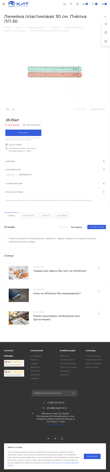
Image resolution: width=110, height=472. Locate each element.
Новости (34, 360)
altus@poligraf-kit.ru (57, 408)
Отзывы (11, 216)
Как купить (28, 216)
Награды (35, 378)
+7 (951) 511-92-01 (55, 403)
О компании (36, 356)
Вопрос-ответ (92, 367)
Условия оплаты (67, 360)
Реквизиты (65, 371)
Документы (36, 375)
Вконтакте (48, 438)
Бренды (8, 356)
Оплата (45, 216)
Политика (64, 375)
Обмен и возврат (93, 363)
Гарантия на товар (68, 367)
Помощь (91, 350)
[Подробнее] (98, 268)
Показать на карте (55, 424)
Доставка (62, 216)
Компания (37, 350)
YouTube (62, 438)
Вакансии (35, 367)
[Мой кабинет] (77, 4)
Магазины (64, 356)
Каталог (9, 350)
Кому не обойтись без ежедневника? (57, 293)
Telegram (55, 438)
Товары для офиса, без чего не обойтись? (60, 270)
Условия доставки (68, 363)
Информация (68, 350)
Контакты (35, 371)
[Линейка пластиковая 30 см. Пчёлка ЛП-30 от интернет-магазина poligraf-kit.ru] (55, 72)
